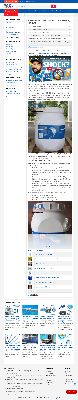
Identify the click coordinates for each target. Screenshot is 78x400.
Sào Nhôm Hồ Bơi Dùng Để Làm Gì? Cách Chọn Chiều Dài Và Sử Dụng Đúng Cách (12, 347)
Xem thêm (31, 291)
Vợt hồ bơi (8, 25)
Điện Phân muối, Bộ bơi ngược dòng (14, 71)
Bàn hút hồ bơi (9, 29)
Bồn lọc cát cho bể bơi (11, 64)
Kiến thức (69, 11)
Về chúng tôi (32, 11)
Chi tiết (68, 26)
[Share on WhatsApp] (28, 295)
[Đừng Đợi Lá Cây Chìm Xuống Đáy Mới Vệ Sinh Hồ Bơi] (65, 339)
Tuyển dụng (49, 382)
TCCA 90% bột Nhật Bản (42, 287)
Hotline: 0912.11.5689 (11, 1)
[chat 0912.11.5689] (75, 384)
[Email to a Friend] (34, 295)
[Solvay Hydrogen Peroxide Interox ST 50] (30, 277)
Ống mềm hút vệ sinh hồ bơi (13, 32)
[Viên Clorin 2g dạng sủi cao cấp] (30, 268)
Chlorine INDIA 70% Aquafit (43, 254)
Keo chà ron (9, 44)
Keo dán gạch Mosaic (11, 51)
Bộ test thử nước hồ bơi (12, 34)
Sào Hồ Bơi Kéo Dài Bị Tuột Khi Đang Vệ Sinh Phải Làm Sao (30, 318)
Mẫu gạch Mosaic (10, 56)
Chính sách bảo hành (68, 376)
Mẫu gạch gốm (9, 46)
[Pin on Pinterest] (36, 295)
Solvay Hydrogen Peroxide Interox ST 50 (47, 277)
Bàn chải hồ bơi (10, 27)
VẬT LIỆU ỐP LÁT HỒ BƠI (13, 41)
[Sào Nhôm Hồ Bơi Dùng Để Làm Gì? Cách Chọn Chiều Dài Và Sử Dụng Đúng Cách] (12, 339)
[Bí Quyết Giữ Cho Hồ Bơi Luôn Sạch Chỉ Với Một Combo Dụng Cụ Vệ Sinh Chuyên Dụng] (65, 310)
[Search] (53, 6)
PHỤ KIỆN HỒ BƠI (10, 88)
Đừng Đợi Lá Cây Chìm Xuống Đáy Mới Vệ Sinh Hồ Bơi (65, 347)
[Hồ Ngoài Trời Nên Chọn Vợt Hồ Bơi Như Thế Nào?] (48, 310)
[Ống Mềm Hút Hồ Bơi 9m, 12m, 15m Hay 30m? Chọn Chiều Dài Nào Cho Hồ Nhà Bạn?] (12, 310)
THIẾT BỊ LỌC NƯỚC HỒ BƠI (13, 59)
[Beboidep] (8, 6)
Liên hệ (21, 14)
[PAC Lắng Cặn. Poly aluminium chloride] (30, 259)
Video (47, 378)
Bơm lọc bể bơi (10, 62)
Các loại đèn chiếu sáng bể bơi (13, 69)
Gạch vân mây (9, 48)
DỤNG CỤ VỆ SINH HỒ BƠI (13, 20)
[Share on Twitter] (32, 295)
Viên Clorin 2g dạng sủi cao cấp (44, 268)
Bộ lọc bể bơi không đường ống (14, 67)
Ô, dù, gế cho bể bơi (11, 91)
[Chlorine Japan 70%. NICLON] (30, 273)
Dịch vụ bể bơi (49, 373)
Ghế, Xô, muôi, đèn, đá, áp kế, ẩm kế (14, 80)
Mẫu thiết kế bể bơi (57, 11)
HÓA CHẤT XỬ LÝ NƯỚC (12, 38)
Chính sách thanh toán (69, 382)
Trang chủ (22, 11)
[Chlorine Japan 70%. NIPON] (30, 282)
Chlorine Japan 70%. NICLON (44, 273)
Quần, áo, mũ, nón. (10, 96)
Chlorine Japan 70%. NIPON (43, 282)
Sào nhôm (8, 22)
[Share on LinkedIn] (37, 295)
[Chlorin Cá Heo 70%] (30, 263)
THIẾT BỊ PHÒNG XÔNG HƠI (13, 77)
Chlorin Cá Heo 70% (41, 263)
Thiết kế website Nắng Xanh (52, 398)
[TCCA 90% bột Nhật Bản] (30, 287)
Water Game (9, 74)
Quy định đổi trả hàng (68, 372)
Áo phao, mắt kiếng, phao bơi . (13, 93)
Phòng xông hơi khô (11, 85)
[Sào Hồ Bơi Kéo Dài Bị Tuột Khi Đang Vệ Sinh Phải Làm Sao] (30, 310)
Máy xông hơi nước (10, 82)
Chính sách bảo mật (69, 379)
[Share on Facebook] (30, 295)
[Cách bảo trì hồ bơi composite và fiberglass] (30, 339)
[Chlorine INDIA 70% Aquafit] (30, 254)
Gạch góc (8, 53)
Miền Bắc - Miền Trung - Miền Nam (28, 1)
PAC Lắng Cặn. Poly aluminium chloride (47, 259)
